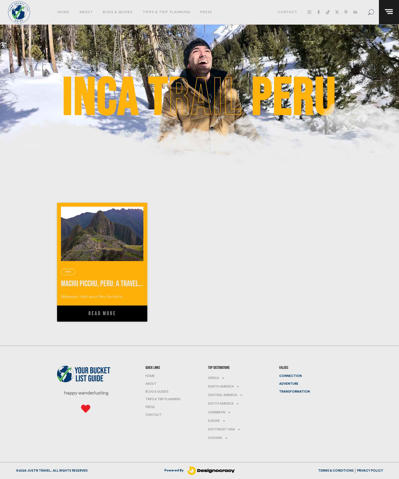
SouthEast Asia (221, 429)
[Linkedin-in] (355, 12)
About (86, 12)
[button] (371, 12)
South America (221, 403)
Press (206, 12)
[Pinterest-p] (346, 12)
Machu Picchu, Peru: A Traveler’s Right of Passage (128, 283)
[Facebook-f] (318, 12)
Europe (214, 421)
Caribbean (216, 412)
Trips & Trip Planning (166, 12)
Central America (222, 395)
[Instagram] (309, 12)
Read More (102, 313)
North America (221, 386)
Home (63, 12)
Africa (213, 378)
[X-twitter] (337, 12)
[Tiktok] (328, 12)
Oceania (215, 438)
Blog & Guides (118, 12)
